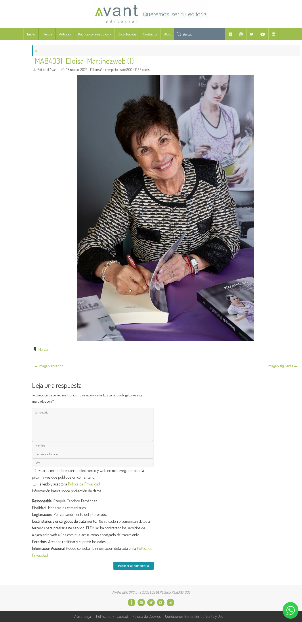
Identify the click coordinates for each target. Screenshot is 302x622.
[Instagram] (141, 602)
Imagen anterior (50, 365)
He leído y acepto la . (68, 484)
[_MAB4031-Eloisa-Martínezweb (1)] (166, 208)
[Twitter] (151, 602)
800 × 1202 (133, 69)
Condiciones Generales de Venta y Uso (194, 616)
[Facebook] (131, 602)
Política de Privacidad (84, 484)
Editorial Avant (48, 69)
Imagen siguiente (280, 365)
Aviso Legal (83, 616)
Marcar (43, 349)
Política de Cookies (146, 616)
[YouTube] (160, 602)
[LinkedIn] (170, 602)
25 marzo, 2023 (77, 69)
